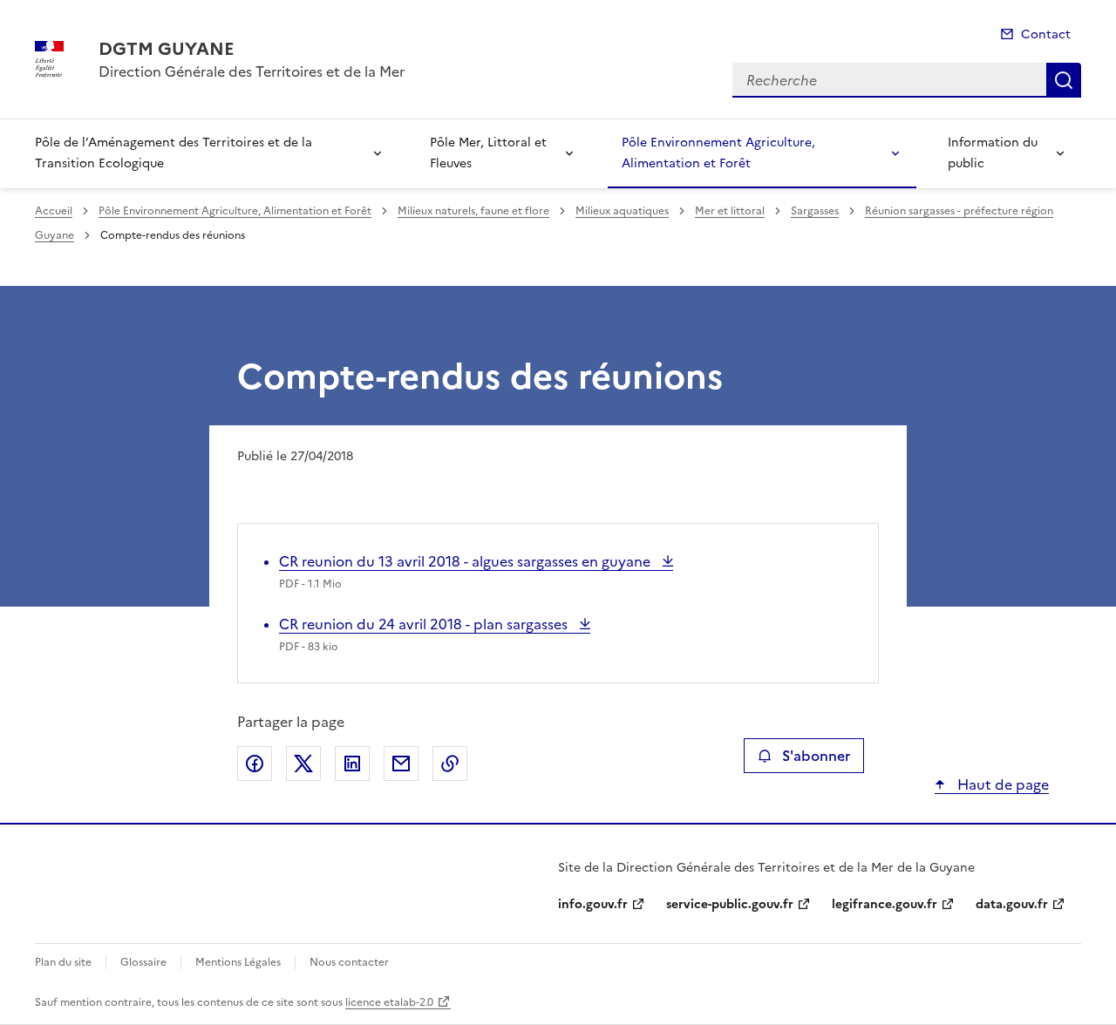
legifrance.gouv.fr (884, 904)
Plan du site (63, 962)
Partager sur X (303, 763)
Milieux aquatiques (622, 211)
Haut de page (1001, 784)
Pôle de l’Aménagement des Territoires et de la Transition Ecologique (173, 153)
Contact (1046, 34)
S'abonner (816, 755)
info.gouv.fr (593, 904)
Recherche (1063, 80)
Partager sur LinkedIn (352, 763)
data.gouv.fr (1012, 904)
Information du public (993, 153)
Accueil (53, 211)
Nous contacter (349, 962)
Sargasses (815, 211)
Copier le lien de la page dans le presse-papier (449, 763)
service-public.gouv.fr (729, 904)
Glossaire (143, 962)
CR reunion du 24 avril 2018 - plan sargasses (425, 624)
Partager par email (401, 763)
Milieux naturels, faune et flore (473, 211)
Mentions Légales (238, 962)
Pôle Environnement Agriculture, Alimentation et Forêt (718, 153)
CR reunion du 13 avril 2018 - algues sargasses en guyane (466, 561)
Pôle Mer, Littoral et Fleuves (488, 153)
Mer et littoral (730, 211)
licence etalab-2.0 (389, 1002)
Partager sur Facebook (254, 763)
